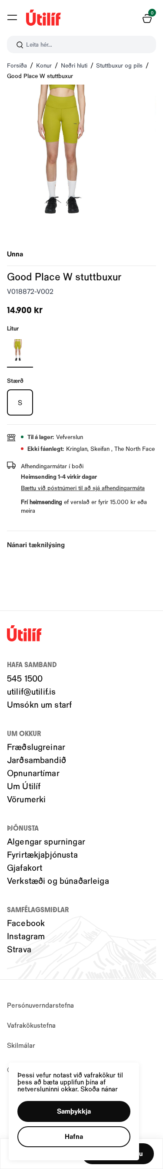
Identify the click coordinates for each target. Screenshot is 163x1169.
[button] (12, 17)
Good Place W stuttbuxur (40, 75)
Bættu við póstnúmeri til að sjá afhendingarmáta (83, 487)
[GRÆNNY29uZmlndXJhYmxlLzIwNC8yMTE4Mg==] (20, 350)
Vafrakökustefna (31, 1025)
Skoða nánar (99, 1088)
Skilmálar (21, 1045)
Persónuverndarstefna (40, 1005)
